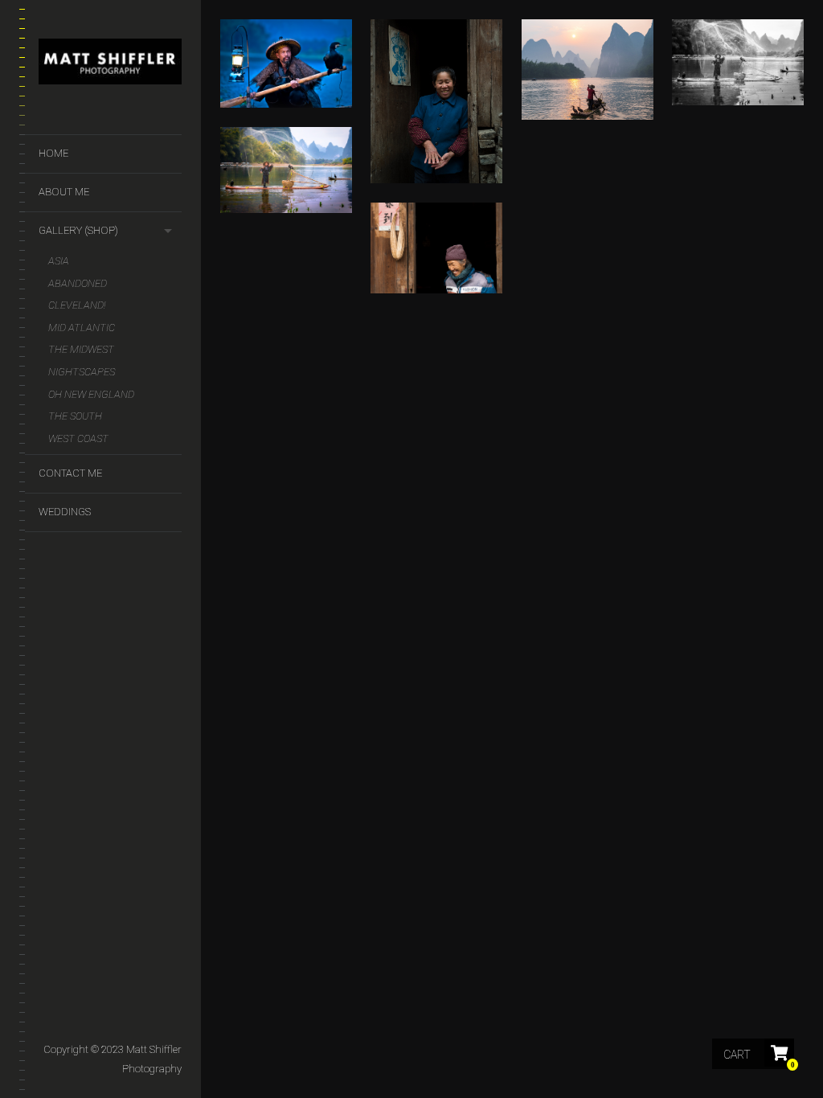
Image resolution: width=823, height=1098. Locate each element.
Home (53, 153)
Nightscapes (81, 372)
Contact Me (70, 473)
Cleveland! (76, 305)
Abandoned (77, 283)
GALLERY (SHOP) (78, 230)
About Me (64, 192)
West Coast (78, 438)
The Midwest (81, 349)
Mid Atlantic (81, 328)
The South (75, 416)
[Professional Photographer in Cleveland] (110, 65)
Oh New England (91, 394)
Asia (58, 261)
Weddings (65, 512)
